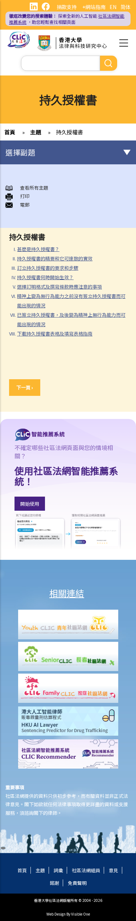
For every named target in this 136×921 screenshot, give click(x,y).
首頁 (9, 132)
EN (113, 6)
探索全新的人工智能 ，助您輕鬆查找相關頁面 (66, 19)
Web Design (56, 914)
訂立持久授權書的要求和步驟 (47, 267)
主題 (35, 132)
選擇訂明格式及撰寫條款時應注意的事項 (59, 286)
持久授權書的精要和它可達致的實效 (54, 258)
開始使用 (29, 503)
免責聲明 (77, 882)
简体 (125, 6)
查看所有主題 (34, 187)
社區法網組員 (86, 870)
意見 (113, 870)
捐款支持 (67, 6)
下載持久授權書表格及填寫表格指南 (54, 333)
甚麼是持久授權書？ (38, 249)
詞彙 (58, 870)
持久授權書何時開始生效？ (45, 277)
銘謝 (54, 882)
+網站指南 (94, 6)
